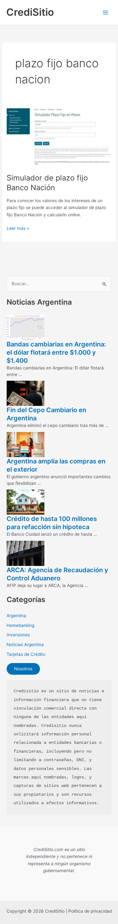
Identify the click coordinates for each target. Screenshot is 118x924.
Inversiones (18, 634)
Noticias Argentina (25, 644)
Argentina (16, 615)
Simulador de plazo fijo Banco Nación (47, 182)
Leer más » (18, 228)
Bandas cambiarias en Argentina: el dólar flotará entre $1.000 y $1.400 (56, 352)
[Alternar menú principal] (105, 12)
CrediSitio (30, 12)
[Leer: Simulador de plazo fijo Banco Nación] (59, 137)
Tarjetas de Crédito (26, 654)
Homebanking (20, 625)
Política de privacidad (90, 911)
